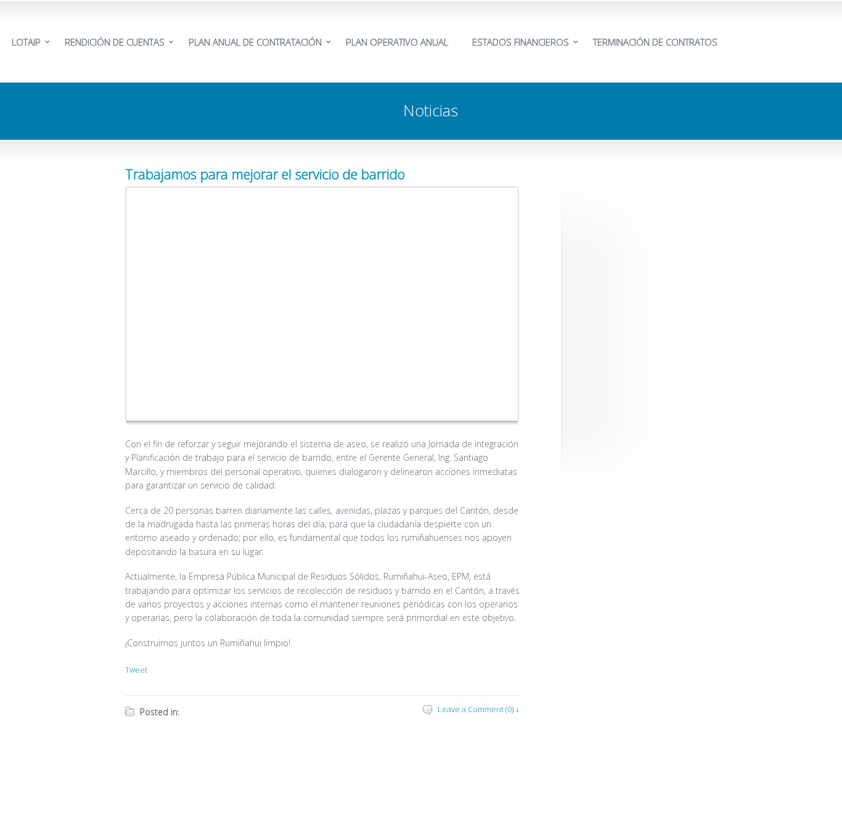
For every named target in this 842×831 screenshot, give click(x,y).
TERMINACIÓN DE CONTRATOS (655, 42)
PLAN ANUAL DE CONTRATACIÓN (255, 42)
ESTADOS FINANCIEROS (520, 42)
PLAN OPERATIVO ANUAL (397, 42)
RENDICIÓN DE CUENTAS (115, 42)
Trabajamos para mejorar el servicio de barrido (265, 173)
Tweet (136, 669)
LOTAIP (26, 42)
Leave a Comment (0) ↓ (479, 709)
